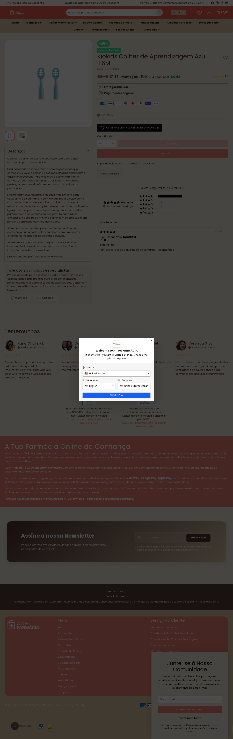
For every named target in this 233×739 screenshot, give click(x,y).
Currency (127, 380)
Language (92, 380)
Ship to (90, 367)
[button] (116, 373)
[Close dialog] (151, 340)
